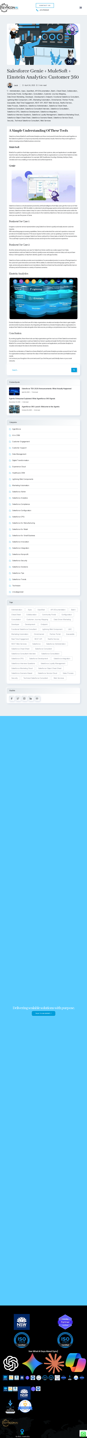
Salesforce (23, 106)
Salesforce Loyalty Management (44, 115)
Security (10, 121)
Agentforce (16, 429)
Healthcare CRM (18, 473)
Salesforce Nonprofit (20, 554)
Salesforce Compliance (21, 504)
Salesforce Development (29, 112)
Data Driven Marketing (15, 97)
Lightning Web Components (22, 479)
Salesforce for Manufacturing (23, 523)
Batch (53, 91)
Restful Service (66, 103)
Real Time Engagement (25, 103)
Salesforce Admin (19, 492)
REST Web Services (51, 103)
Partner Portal (67, 100)
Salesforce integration (48, 112)
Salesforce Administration (38, 106)
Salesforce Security (19, 560)
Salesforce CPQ (13, 112)
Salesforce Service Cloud (63, 118)
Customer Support (19, 448)
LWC (30, 100)
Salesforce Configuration (21, 510)
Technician (16, 586)
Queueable (11, 103)
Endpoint (49, 97)
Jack (16, 85)
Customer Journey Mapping (54, 94)
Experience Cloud (19, 467)
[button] (80, 7)
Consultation (38, 94)
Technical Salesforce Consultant (27, 121)
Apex (23, 91)
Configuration (27, 94)
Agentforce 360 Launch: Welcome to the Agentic (41, 407)
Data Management (19, 454)
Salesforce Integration (20, 548)
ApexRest (30, 91)
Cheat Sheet (61, 91)
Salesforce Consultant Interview (37, 109)
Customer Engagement (21, 441)
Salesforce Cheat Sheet (58, 106)
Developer (29, 97)
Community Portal (14, 94)
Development (39, 97)
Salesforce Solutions (20, 567)
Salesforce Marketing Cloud (68, 115)
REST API (39, 103)
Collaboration (72, 91)
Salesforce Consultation (60, 109)
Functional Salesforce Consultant (66, 97)
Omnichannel (56, 100)
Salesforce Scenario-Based (42, 118)
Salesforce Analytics (20, 498)
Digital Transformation (20, 460)
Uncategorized (17, 592)
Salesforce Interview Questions (19, 115)
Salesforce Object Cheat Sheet (18, 118)
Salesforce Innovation (20, 542)
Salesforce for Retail (20, 529)
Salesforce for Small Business (23, 535)
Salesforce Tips (18, 573)
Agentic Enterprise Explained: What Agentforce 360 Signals (32, 398)
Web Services (45, 121)
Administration (15, 91)
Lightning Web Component (17, 100)
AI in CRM (16, 435)
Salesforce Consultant (15, 109)
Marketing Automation (41, 100)
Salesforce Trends (19, 579)
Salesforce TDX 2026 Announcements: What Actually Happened (46, 389)
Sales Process (12, 106)
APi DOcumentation (42, 91)
